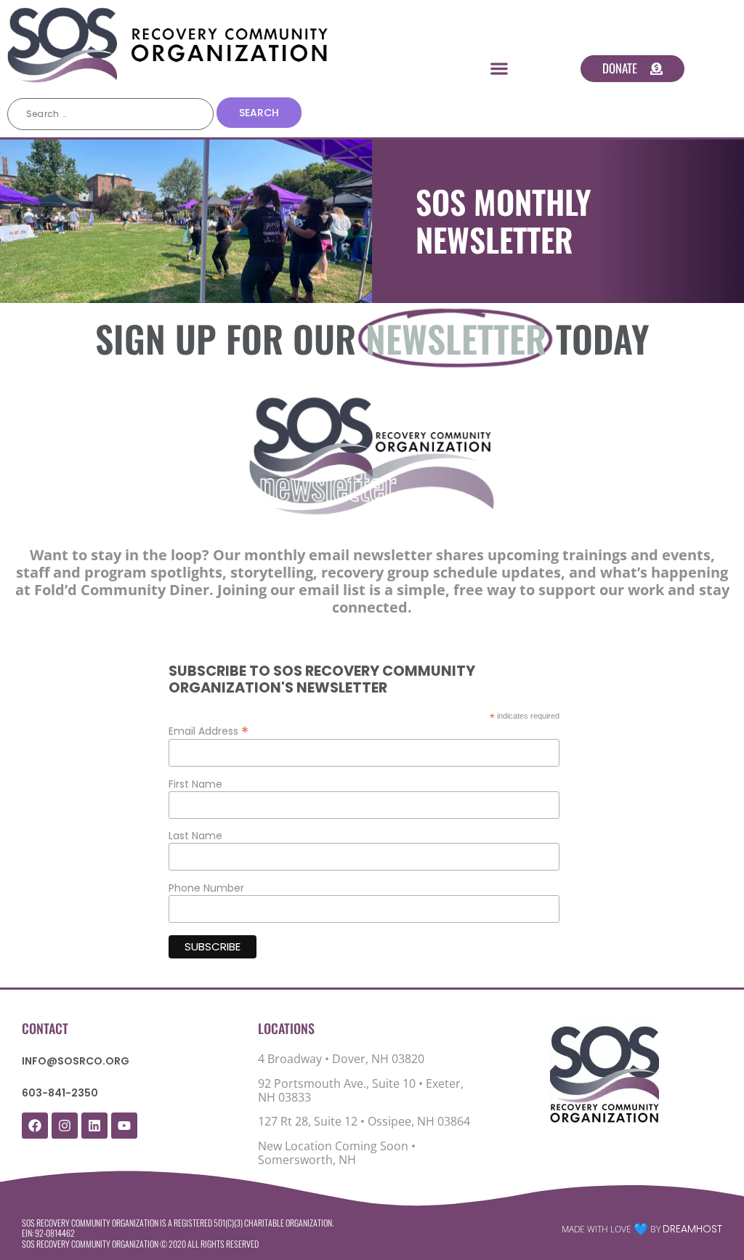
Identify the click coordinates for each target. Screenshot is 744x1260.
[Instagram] (65, 1125)
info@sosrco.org (75, 1061)
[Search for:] (110, 114)
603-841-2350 (60, 1093)
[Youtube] (124, 1125)
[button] (499, 68)
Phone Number (206, 888)
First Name (195, 784)
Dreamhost (692, 1228)
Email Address (208, 729)
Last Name (195, 836)
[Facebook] (35, 1125)
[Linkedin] (94, 1125)
